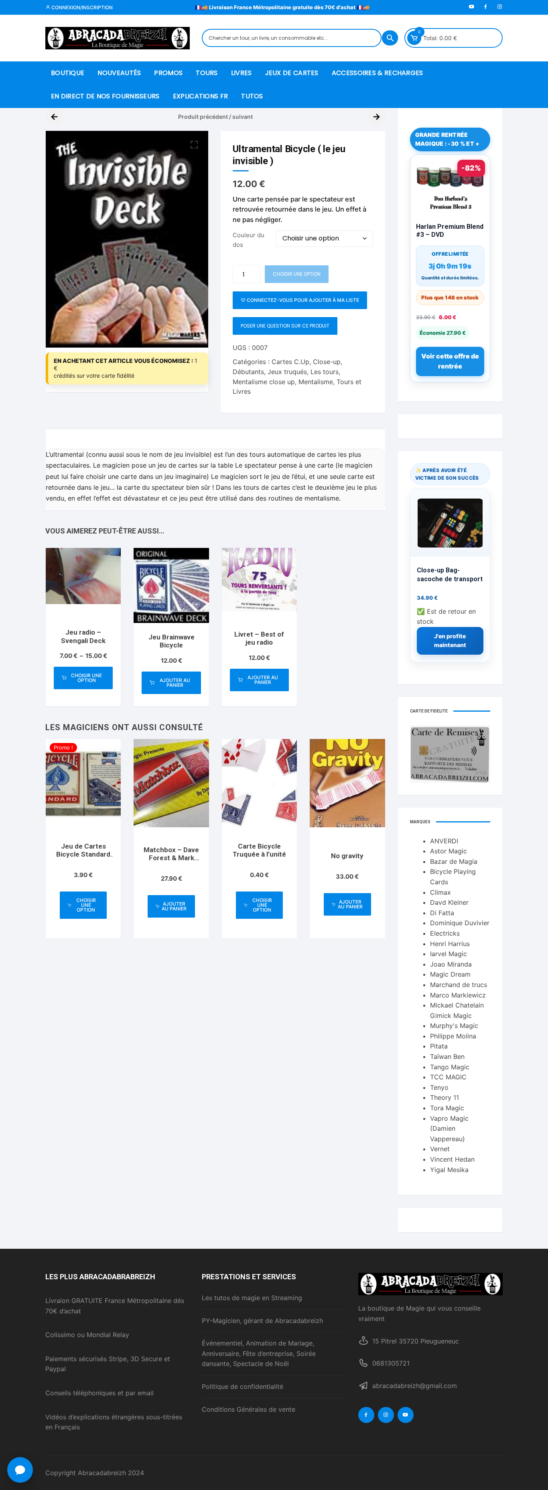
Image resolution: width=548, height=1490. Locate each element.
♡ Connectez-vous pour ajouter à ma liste (300, 300)
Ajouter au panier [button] (175, 682)
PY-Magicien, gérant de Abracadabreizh (262, 1321)
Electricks (445, 933)
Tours (207, 72)
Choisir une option (86, 677)
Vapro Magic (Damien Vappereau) (449, 1128)
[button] (194, 145)
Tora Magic (447, 1108)
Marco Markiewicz (458, 995)
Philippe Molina (453, 1036)
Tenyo (439, 1087)
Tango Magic (449, 1067)
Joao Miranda (451, 964)
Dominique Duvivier (459, 923)
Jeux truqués (287, 372)
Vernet (440, 1149)
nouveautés (119, 72)
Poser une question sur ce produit (285, 325)
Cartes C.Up (290, 362)
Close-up (327, 362)
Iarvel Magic (448, 954)
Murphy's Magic (454, 1026)
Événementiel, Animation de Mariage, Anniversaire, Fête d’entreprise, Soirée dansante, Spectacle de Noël (259, 1353)
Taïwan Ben (447, 1056)
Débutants (248, 372)
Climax (440, 892)
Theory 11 (444, 1097)
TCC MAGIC (448, 1077)
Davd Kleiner (449, 902)
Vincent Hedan (452, 1159)
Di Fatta (442, 913)
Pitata (439, 1046)
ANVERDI (444, 841)
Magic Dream (450, 974)
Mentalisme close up (264, 382)
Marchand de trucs (458, 985)
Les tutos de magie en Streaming (252, 1298)
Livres (241, 72)
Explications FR (200, 96)
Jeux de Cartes (292, 72)
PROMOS (168, 72)
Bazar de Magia (453, 861)
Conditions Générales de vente (248, 1409)
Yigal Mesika (449, 1170)
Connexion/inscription (81, 7)
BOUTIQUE (67, 72)
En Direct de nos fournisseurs (105, 96)
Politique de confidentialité (242, 1386)
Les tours (325, 372)
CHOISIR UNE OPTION (297, 274)
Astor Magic (448, 851)
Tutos (252, 96)
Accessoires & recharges (377, 72)
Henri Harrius (450, 944)
